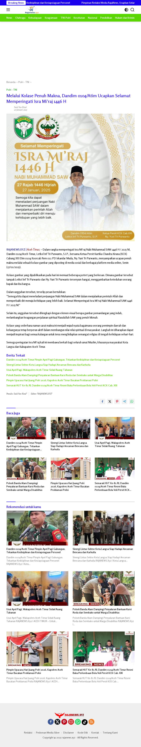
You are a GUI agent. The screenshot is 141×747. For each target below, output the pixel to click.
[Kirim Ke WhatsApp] (132, 401)
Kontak (95, 732)
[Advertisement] (70, 49)
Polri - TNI (11, 89)
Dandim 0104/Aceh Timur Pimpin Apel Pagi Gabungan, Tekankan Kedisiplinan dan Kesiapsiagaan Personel (63, 359)
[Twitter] (57, 722)
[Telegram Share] (124, 401)
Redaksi (28, 732)
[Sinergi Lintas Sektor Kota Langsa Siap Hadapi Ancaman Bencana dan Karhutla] (71, 428)
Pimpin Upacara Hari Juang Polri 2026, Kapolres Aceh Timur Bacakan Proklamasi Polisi (52, 380)
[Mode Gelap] (126, 10)
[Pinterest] (64, 722)
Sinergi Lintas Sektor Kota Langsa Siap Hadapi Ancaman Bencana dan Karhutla (48, 364)
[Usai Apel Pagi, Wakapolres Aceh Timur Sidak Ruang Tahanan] (115, 428)
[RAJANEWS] (27, 10)
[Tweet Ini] (110, 401)
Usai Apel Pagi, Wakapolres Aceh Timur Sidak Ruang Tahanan (39, 369)
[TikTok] (85, 722)
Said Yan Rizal (20, 107)
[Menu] (8, 10)
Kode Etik (83, 732)
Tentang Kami (110, 732)
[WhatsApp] (78, 722)
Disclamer (68, 732)
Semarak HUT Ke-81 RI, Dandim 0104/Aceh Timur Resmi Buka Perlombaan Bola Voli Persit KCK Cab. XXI (61, 385)
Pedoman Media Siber (48, 732)
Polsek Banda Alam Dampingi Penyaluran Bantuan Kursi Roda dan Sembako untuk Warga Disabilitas (59, 375)
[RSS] (91, 722)
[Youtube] (71, 722)
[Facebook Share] (102, 401)
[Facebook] (51, 722)
